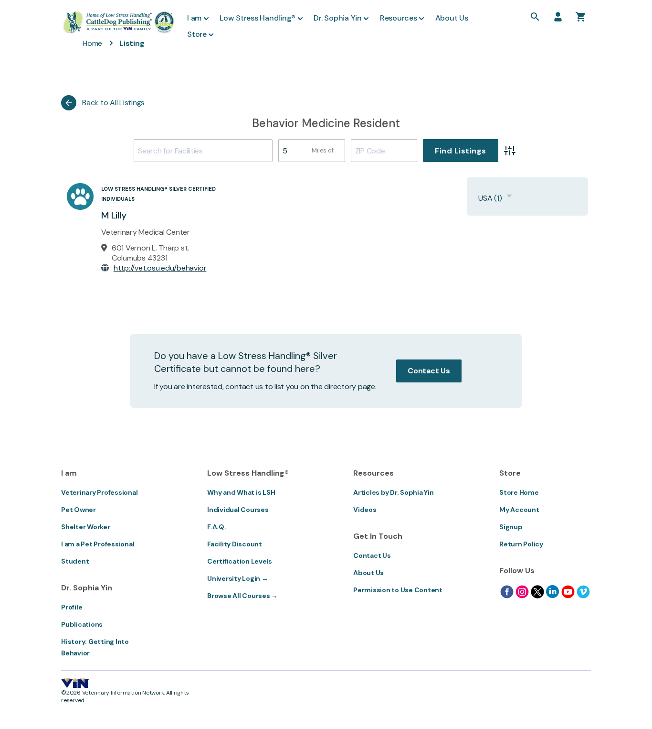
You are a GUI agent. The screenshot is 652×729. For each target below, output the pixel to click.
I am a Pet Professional (97, 544)
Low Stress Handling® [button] (257, 18)
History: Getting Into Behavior (95, 647)
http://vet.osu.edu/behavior (160, 268)
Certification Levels (239, 561)
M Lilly (113, 215)
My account (558, 16)
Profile (71, 607)
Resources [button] (398, 18)
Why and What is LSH (241, 492)
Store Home (519, 492)
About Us (368, 572)
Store (197, 34)
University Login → (237, 578)
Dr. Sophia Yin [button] (338, 18)
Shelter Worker (85, 526)
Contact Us (429, 371)
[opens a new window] (507, 591)
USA (485, 198)
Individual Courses (238, 509)
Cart (580, 16)
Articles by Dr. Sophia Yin (393, 492)
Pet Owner (78, 509)
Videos (365, 509)
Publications (82, 624)
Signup (511, 526)
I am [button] (194, 18)
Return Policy (521, 544)
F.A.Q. (216, 526)
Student (75, 561)
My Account (519, 509)
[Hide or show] (509, 198)
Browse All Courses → (242, 595)
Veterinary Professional (99, 492)
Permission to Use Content (397, 590)
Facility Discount (234, 544)
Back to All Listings (113, 103)
